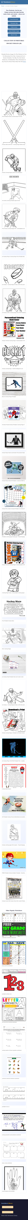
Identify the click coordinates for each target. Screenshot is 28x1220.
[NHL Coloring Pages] (14, 636)
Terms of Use (7, 1207)
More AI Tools (14, 34)
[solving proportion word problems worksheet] (14, 1122)
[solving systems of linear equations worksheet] (14, 1042)
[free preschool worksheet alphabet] (14, 1009)
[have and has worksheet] (14, 958)
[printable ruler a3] (14, 1094)
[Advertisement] (14, 77)
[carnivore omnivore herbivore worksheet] (14, 1065)
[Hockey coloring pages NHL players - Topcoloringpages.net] (14, 832)
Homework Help (14, 23)
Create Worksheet (14, 19)
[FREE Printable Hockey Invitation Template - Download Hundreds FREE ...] (14, 860)
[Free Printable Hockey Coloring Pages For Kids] (14, 106)
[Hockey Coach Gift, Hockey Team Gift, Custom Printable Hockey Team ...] (14, 888)
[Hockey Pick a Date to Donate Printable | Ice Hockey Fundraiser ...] (14, 496)
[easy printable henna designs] (14, 1180)
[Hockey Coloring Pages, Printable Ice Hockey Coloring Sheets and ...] (14, 720)
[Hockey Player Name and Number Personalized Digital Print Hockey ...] (14, 439)
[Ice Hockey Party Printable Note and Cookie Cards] (14, 663)
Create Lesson (14, 27)
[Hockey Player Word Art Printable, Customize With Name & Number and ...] (14, 468)
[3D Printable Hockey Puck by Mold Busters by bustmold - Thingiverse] (14, 804)
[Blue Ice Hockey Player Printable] (14, 384)
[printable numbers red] (14, 981)
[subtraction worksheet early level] (14, 932)
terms (24, 61)
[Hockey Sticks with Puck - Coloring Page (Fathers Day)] (14, 133)
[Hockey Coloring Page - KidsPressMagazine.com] (14, 356)
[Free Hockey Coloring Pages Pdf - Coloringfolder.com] (14, 220)
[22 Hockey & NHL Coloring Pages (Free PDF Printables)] (14, 303)
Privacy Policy (7, 1212)
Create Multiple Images (14, 31)
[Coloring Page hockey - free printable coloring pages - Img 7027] (14, 584)
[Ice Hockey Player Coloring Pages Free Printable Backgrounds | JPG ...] (14, 243)
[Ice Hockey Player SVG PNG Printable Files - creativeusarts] (14, 748)
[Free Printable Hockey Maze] (14, 608)
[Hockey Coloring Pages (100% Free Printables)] (14, 164)
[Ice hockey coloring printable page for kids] (14, 191)
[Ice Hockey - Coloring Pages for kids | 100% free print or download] (14, 276)
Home (2, 6)
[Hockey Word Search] (14, 779)
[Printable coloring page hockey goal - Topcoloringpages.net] (14, 526)
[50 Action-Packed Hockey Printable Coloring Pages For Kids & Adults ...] (14, 412)
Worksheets (7, 1203)
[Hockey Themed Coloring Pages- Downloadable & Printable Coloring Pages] (14, 328)
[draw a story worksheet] (14, 1150)
